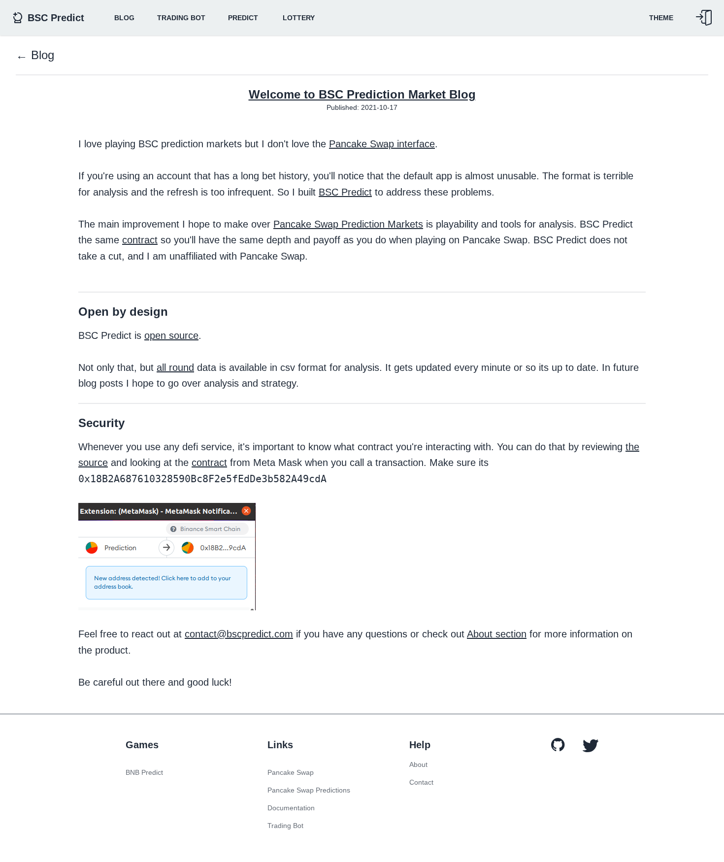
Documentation (291, 808)
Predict (243, 18)
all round (175, 367)
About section (497, 634)
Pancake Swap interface (382, 143)
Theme (661, 18)
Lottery (299, 18)
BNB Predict (144, 772)
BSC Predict (345, 192)
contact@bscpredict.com (239, 634)
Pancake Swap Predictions (308, 790)
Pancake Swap (290, 772)
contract (140, 239)
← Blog (35, 55)
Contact (421, 782)
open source (171, 335)
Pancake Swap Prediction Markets (348, 224)
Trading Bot (181, 18)
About (418, 764)
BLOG (124, 18)
